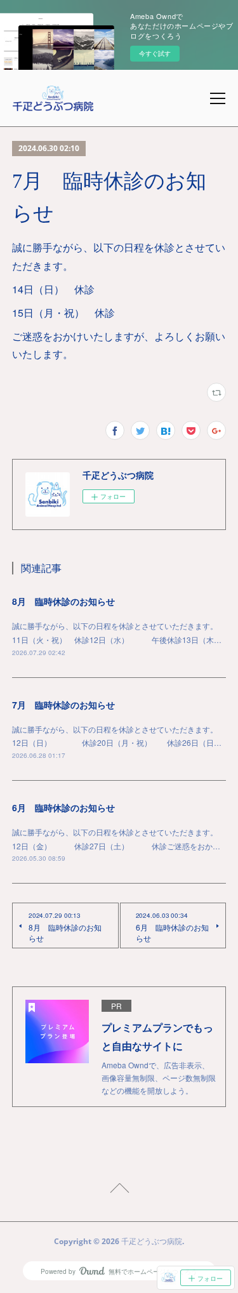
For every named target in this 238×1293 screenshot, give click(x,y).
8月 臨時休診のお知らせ (63, 601)
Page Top (119, 1190)
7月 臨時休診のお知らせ (63, 704)
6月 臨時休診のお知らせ (63, 807)
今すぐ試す (155, 53)
